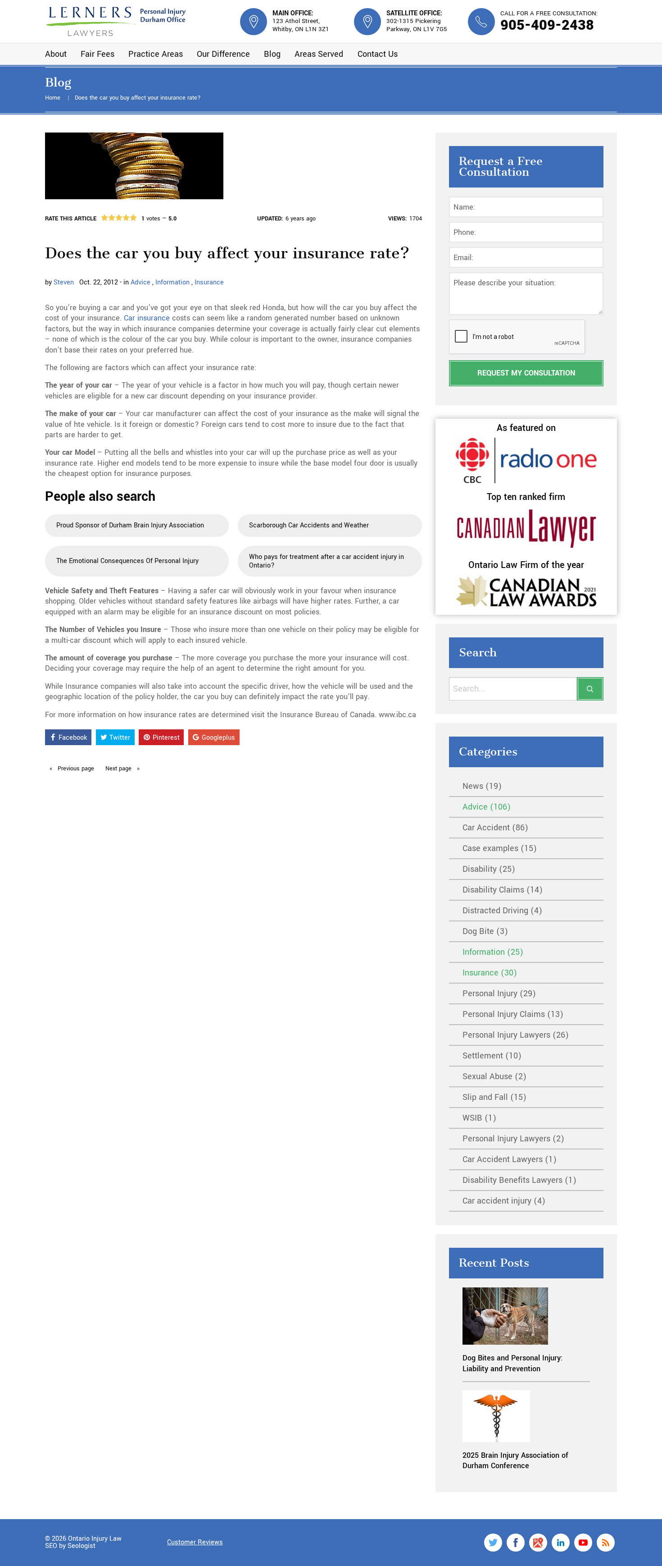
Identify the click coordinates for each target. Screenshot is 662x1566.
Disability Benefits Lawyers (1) (519, 1180)
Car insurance (148, 318)
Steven (64, 282)
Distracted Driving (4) (502, 910)
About (56, 54)
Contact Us (378, 54)
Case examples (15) (499, 848)
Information (173, 282)
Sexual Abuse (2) (494, 1076)
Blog (272, 54)
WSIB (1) (479, 1118)
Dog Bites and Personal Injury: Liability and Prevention (512, 1363)
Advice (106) (486, 807)
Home (53, 98)
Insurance (209, 282)
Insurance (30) (489, 973)
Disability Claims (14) (502, 890)
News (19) (482, 786)
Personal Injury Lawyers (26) (515, 1035)
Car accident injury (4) (503, 1201)
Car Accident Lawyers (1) (509, 1159)
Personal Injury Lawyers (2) (513, 1139)
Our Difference (223, 54)
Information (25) (492, 952)
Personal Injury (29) (499, 993)
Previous (75, 769)
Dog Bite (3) (485, 931)
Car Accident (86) (495, 827)
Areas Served (319, 54)
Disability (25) (488, 869)
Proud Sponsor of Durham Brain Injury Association (130, 525)
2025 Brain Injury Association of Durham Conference (515, 1460)
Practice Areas (155, 54)
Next (119, 769)
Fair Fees (97, 54)
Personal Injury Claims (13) (512, 1014)
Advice (141, 282)
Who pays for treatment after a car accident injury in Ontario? (326, 561)
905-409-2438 (547, 25)
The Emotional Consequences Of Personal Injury (127, 561)
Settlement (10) (491, 1056)
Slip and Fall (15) (494, 1097)
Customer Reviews (195, 1542)
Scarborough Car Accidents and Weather (309, 525)
